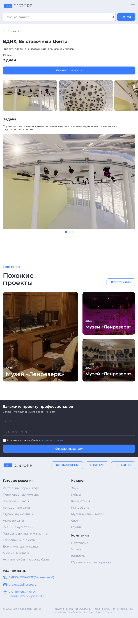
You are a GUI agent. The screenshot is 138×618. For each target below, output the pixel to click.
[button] (66, 232)
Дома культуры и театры (21, 546)
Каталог (78, 481)
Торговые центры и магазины (25, 533)
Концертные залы (16, 507)
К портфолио (121, 282)
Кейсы (76, 494)
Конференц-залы (16, 501)
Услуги (76, 549)
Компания (80, 535)
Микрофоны (80, 507)
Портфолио (79, 543)
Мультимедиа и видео (87, 514)
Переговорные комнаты (21, 494)
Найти (126, 17)
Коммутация (80, 501)
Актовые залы (13, 520)
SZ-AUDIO (123, 465)
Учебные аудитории (18, 527)
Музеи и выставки (16, 553)
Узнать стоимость (69, 70)
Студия (76, 527)
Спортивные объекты (19, 540)
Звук (74, 488)
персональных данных (52, 440)
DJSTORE (97, 465)
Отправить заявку (69, 448)
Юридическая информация (92, 562)
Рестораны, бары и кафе (21, 488)
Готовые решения (18, 481)
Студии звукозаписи (18, 514)
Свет (74, 520)
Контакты (78, 556)
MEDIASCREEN (67, 465)
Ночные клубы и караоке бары (26, 559)
